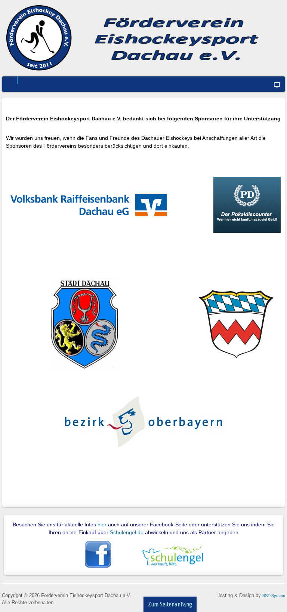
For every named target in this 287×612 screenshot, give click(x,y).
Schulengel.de (127, 532)
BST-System (273, 595)
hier (102, 525)
